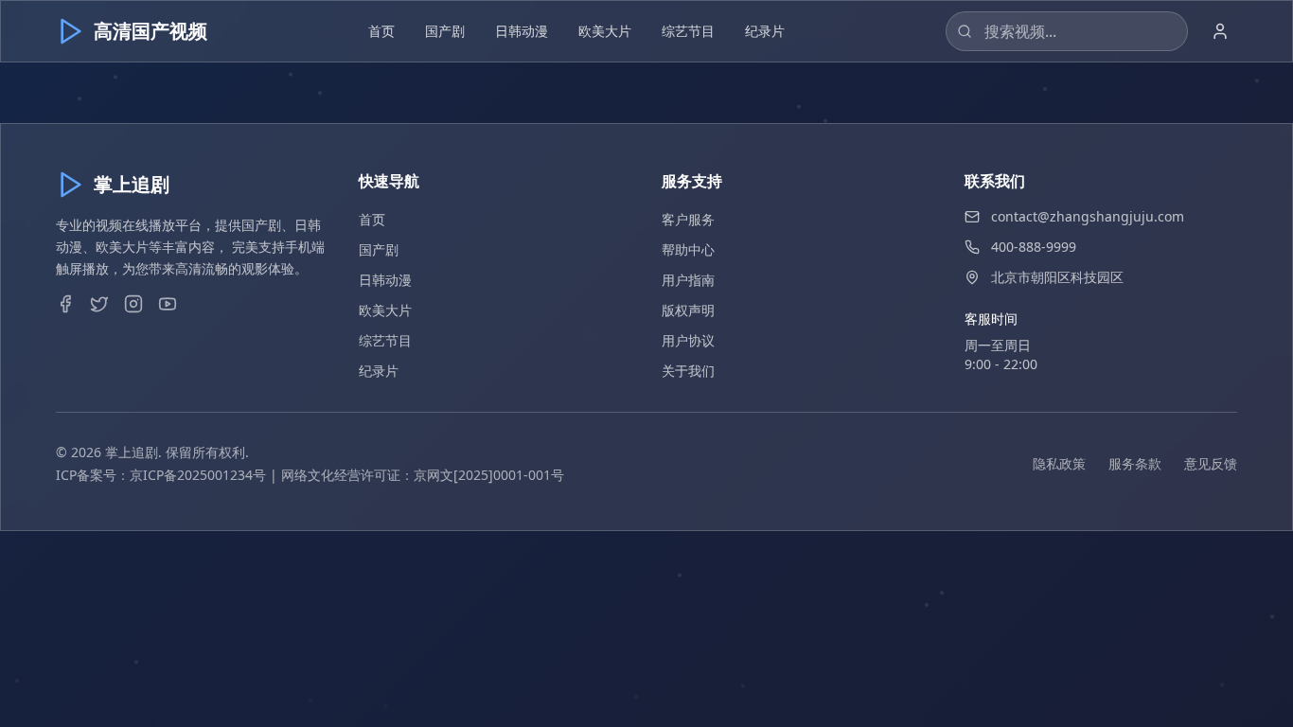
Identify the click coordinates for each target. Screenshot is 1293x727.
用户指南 (688, 280)
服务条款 (1134, 463)
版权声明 (688, 310)
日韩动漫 (521, 31)
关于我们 (688, 371)
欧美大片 (604, 31)
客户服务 (688, 219)
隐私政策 (1059, 463)
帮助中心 (688, 249)
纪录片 (765, 31)
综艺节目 (688, 31)
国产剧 (445, 31)
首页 (381, 31)
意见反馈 (1210, 463)
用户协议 (688, 340)
